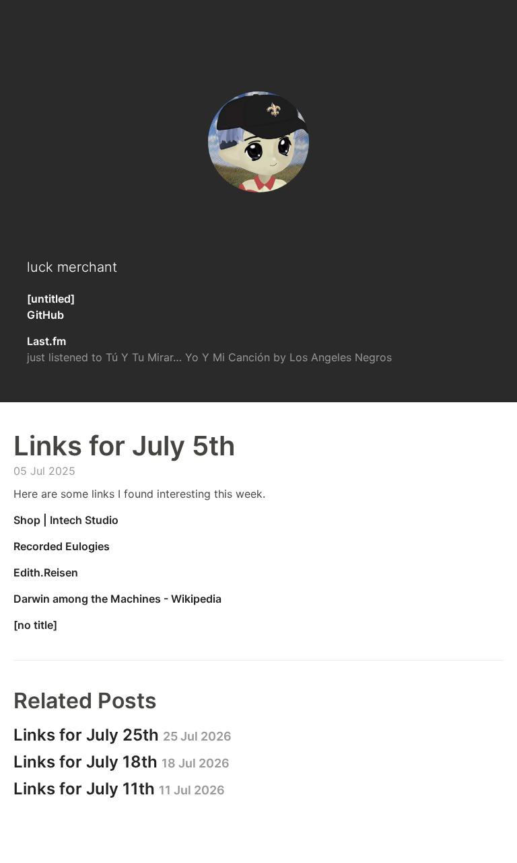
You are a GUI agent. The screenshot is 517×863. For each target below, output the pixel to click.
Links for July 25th (122, 735)
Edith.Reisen (45, 572)
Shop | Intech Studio (65, 520)
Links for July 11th (119, 788)
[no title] (35, 625)
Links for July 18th (121, 762)
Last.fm (46, 341)
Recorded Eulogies (61, 546)
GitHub (45, 315)
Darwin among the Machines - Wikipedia (117, 598)
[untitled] (51, 298)
